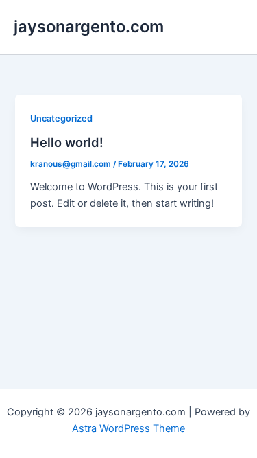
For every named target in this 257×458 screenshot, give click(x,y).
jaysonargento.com (89, 26)
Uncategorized (61, 118)
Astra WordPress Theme (128, 428)
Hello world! (66, 142)
